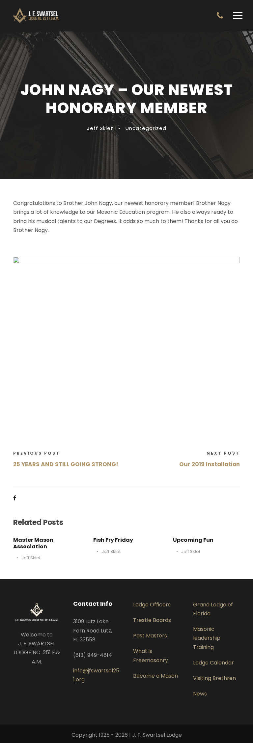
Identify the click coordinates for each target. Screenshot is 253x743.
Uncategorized (146, 128)
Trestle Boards (152, 620)
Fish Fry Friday (113, 540)
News (200, 693)
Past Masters (150, 635)
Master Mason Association (33, 543)
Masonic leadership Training (206, 638)
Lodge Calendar (213, 662)
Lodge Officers (152, 604)
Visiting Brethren (214, 678)
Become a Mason (155, 676)
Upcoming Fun (193, 540)
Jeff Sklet (100, 128)
